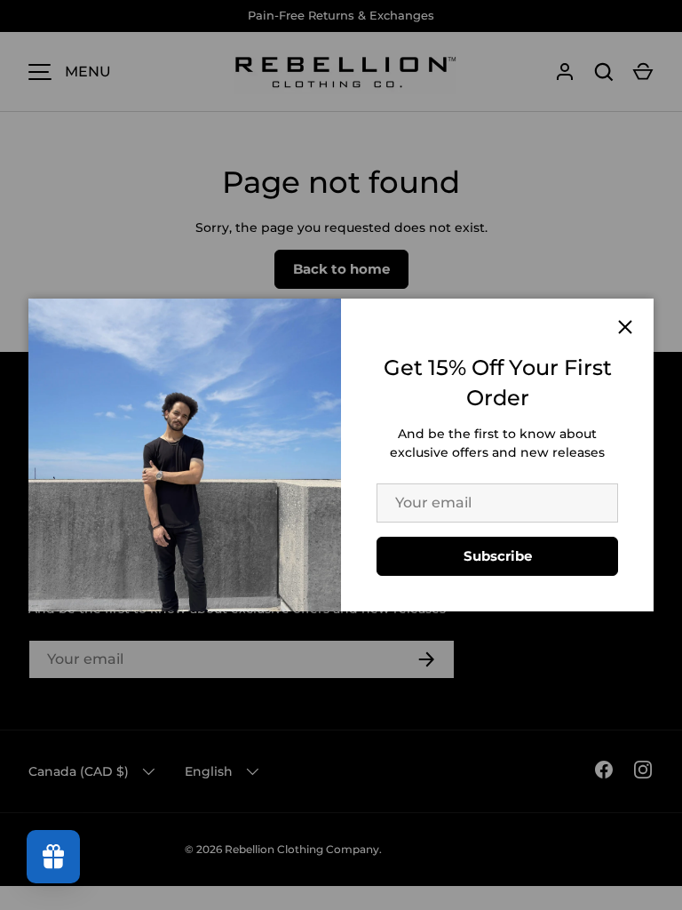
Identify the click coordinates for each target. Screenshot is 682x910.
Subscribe (498, 555)
